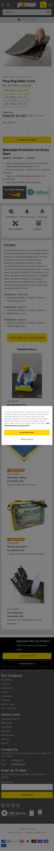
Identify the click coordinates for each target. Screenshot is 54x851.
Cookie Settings (27, 439)
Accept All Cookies (27, 432)
